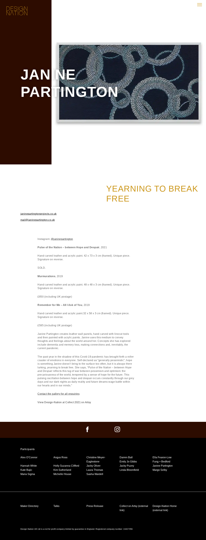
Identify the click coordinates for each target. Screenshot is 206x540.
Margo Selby (160, 470)
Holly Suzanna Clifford (66, 465)
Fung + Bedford (161, 461)
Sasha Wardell (94, 474)
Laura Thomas (94, 470)
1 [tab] (120, 152)
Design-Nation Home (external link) (165, 508)
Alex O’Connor (28, 457)
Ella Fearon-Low (162, 457)
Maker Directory (29, 506)
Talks (56, 506)
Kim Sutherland (62, 470)
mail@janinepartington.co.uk (37, 220)
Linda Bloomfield (129, 470)
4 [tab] (133, 152)
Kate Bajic (26, 470)
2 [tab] (124, 152)
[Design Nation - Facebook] (87, 431)
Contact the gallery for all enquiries (58, 393)
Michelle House (62, 474)
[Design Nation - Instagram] (117, 431)
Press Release (94, 506)
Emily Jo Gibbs (128, 461)
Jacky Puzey (127, 465)
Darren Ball (126, 457)
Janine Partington (163, 465)
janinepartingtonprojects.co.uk (38, 213)
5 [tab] (137, 152)
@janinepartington (62, 239)
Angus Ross (60, 457)
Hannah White (28, 465)
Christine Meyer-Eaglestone (95, 459)
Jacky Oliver (93, 465)
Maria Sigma (27, 474)
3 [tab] (129, 153)
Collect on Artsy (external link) (134, 508)
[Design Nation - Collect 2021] (16, 11)
